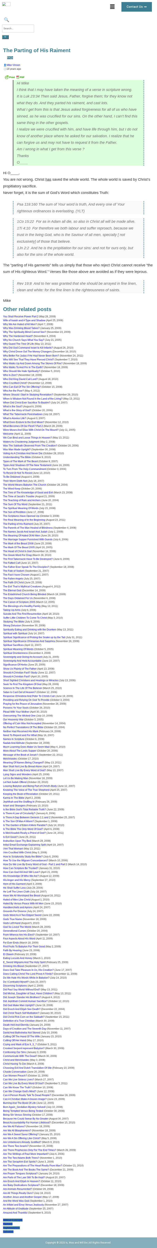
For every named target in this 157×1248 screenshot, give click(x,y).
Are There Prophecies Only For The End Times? (29, 1150)
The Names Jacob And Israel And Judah (25, 531)
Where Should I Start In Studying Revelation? (28, 394)
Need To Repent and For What (20, 735)
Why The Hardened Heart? (18, 336)
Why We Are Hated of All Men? (20, 324)
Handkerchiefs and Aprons (18, 907)
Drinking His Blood (13, 966)
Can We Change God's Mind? (19, 1091)
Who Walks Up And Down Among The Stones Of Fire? (33, 363)
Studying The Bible (13, 621)
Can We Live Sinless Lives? (18, 1079)
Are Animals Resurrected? (17, 1189)
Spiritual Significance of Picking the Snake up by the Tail (34, 637)
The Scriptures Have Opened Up (21, 516)
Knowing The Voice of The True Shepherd (26, 789)
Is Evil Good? (10, 837)
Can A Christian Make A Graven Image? (25, 1099)
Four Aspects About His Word (19, 938)
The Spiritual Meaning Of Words (20, 508)
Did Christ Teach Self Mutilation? (21, 1013)
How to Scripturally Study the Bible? (23, 856)
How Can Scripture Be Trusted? (20, 868)
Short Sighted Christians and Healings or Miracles (30, 680)
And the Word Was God (16, 1200)
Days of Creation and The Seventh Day (24, 1028)
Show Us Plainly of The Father (20, 668)
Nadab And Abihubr (14, 743)
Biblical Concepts (12, 1220)
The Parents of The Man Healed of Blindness (28, 527)
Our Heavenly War (13, 719)
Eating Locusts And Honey (17, 958)
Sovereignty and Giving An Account (22, 657)
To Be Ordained (11, 476)
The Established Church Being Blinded (24, 594)
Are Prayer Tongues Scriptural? (20, 1173)
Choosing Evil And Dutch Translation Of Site (27, 1067)
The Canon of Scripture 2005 (19, 602)
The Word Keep (11, 488)
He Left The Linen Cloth (16, 891)
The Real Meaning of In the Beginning (24, 519)
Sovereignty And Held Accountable (22, 660)
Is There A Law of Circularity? (19, 813)
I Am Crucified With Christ (17, 852)
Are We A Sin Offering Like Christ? (22, 1138)
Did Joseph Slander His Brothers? (22, 997)
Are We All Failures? (14, 1126)
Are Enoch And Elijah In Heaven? (21, 1181)
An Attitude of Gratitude (15, 1208)
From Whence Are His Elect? (19, 934)
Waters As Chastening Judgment (21, 441)
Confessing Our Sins (14, 1052)
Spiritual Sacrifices (13, 645)
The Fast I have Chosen (16, 574)
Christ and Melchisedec (16, 1060)
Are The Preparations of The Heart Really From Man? (32, 1165)
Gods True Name (12, 919)
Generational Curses (14, 930)
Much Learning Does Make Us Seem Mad (26, 746)
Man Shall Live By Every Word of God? (24, 770)
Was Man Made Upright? (17, 449)
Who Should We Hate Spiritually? (21, 371)
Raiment (7, 1224)
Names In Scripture (13, 739)
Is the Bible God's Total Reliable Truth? (24, 809)
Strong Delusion (12, 625)
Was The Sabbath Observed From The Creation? (30, 445)
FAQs (10, 57)
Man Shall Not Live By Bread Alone (22, 766)
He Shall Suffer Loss (14, 887)
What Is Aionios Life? (14, 418)
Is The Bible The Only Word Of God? (23, 829)
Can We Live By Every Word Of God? (23, 1083)
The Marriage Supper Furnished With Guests (28, 539)
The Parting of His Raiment (18, 524)
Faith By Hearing (12, 950)
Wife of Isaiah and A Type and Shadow (24, 320)
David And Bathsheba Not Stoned (21, 1032)
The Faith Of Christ (13, 582)
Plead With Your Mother (16, 711)
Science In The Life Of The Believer (22, 688)
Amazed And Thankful (15, 1212)
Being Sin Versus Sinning (17, 1114)
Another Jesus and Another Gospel (22, 1197)
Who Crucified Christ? (15, 383)
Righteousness (11, 1227)
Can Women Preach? (15, 1075)
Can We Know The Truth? (17, 1087)
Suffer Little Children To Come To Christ (25, 617)
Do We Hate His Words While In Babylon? (26, 977)
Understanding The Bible (17, 457)
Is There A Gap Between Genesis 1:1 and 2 (26, 817)
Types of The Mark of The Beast (20, 461)
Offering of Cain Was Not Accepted (22, 723)
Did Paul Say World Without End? (21, 989)
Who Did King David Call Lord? (20, 379)
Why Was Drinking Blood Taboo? (21, 328)
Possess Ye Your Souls (16, 707)
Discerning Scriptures (15, 985)
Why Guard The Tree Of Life (18, 343)
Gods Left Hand (11, 923)
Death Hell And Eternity (16, 1024)
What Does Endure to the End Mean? (23, 422)
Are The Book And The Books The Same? (26, 1169)
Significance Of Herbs (15, 664)
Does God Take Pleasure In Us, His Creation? (28, 970)
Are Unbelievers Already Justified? (22, 1142)
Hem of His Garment (14, 884)
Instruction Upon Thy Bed (17, 840)
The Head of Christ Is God (17, 551)
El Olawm (8, 954)
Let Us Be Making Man (15, 778)
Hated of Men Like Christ (16, 899)
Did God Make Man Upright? (19, 1005)
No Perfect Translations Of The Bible (23, 727)
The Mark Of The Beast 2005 (19, 547)
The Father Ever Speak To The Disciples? (26, 567)
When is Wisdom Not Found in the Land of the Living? (33, 398)
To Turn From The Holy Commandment (24, 469)
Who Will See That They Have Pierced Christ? (28, 359)
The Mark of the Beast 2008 (18, 543)
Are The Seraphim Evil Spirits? (20, 1161)
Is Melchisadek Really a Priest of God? (24, 833)
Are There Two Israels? (16, 1146)
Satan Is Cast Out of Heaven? (19, 692)
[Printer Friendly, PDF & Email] (14, 78)
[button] (112, 6)
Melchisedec (10, 758)
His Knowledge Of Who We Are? (21, 876)
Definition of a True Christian (19, 1020)
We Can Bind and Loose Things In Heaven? (27, 437)
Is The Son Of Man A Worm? (18, 821)
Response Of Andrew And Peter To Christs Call (29, 696)
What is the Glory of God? (17, 410)
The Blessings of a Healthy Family (22, 606)
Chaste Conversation (15, 1071)
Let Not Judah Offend (15, 782)
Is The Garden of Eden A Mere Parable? (25, 825)
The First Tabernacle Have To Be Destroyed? (28, 559)
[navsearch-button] (6, 20)
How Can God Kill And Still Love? (21, 872)
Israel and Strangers (14, 805)
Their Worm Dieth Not (15, 480)
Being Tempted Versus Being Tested (23, 1111)
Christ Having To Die (14, 1063)
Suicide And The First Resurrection (22, 613)
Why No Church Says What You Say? (23, 340)
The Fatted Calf (11, 562)
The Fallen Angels (13, 578)
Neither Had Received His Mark (20, 731)
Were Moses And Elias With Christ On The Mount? (30, 430)
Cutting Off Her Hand (14, 1040)
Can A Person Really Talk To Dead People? (27, 1095)
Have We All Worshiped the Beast (21, 895)
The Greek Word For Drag (17, 555)
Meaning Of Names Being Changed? (23, 762)
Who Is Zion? (10, 375)
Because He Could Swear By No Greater (25, 1118)
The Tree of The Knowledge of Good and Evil (28, 492)
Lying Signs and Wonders (17, 774)
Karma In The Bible (13, 797)
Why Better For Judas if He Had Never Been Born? (31, 355)
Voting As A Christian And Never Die (23, 453)
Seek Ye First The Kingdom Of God (22, 684)
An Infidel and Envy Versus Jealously (23, 1204)
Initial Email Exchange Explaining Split (24, 844)
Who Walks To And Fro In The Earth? (23, 367)
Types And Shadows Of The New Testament (27, 465)
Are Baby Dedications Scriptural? (21, 1185)
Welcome (8, 433)
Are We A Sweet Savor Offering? (21, 1134)
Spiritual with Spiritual (15, 633)
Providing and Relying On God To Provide (26, 700)
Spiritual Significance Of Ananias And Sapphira (29, 641)
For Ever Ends (11, 942)
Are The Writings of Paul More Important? (26, 1154)
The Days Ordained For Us (18, 598)
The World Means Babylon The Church (24, 484)
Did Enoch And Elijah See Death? (21, 1009)
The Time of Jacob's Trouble (18, 496)
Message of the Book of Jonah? (20, 754)
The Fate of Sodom (13, 570)
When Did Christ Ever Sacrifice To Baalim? (26, 402)
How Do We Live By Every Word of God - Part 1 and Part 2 (35, 864)
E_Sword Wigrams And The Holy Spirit (24, 962)
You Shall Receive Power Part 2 (20, 316)
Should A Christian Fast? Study (20, 672)
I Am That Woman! (13, 848)
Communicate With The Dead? (20, 1056)
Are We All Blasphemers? (17, 1130)
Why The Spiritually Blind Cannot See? (24, 332)
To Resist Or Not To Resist (17, 473)
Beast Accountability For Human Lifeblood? (27, 1122)
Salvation (8, 1231)
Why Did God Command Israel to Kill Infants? (28, 347)
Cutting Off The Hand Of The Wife (21, 1036)
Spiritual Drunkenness (15, 653)
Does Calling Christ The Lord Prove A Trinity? (28, 973)
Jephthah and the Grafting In (19, 801)
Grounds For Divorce (14, 911)
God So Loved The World (17, 927)
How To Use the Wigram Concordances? (25, 860)
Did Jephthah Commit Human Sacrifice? (25, 1001)
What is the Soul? (12, 406)
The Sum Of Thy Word (15, 504)
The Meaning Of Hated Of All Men (21, 535)
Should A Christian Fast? (16, 676)
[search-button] (5, 37)
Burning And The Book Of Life (19, 1103)
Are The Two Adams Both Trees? (21, 1157)
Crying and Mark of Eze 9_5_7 (20, 1044)
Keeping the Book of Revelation (20, 794)
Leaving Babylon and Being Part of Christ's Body (30, 786)
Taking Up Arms (11, 610)
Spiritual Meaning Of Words (18, 649)
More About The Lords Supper (19, 750)
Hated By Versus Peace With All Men (23, 903)
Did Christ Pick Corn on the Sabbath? (24, 1016)
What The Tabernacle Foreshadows (23, 414)
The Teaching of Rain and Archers (22, 500)
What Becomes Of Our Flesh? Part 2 (23, 426)
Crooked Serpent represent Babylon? (24, 1048)
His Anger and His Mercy (16, 880)
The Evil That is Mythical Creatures (22, 586)
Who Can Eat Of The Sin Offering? (22, 386)
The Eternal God (12, 590)
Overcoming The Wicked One (19, 715)
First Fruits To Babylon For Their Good (24, 946)
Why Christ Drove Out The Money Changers (27, 351)
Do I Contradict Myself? (16, 981)
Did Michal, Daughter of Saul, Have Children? (28, 993)
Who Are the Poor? (13, 390)
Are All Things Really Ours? (18, 1193)
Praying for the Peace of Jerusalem (22, 703)
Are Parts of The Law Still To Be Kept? (24, 1177)
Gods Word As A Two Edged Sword (22, 915)
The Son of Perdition (14, 512)
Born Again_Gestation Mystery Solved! (24, 1107)
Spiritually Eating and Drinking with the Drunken (29, 629)
